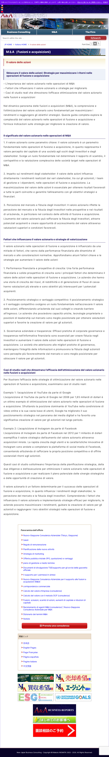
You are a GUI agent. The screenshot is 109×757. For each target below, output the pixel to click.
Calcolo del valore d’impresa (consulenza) (42, 591)
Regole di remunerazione (34, 544)
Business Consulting (18, 32)
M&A (54, 32)
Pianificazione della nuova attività (38, 549)
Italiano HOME (21, 44)
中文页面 (27, 666)
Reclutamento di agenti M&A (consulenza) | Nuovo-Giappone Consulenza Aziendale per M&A (51, 608)
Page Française (30, 652)
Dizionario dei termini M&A (35, 614)
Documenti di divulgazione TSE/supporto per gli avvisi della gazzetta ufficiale (55, 568)
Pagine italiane (30, 661)
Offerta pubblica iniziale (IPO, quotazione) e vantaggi (48, 558)
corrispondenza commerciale (36, 586)
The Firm (90, 32)
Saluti (25, 540)
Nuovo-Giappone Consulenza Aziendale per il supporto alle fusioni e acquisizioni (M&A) (54, 580)
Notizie (26, 619)
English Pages (29, 647)
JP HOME (8, 44)
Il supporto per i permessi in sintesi (39, 575)
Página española (31, 657)
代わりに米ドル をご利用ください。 (90, 2)
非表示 (105, 2)
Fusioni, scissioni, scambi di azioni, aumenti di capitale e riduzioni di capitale (54, 601)
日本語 (26, 643)
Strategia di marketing (33, 554)
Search (97, 38)
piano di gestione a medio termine (39, 563)
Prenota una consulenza (55, 625)
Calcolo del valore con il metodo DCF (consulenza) (46, 595)
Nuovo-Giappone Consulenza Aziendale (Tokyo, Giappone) (50, 535)
